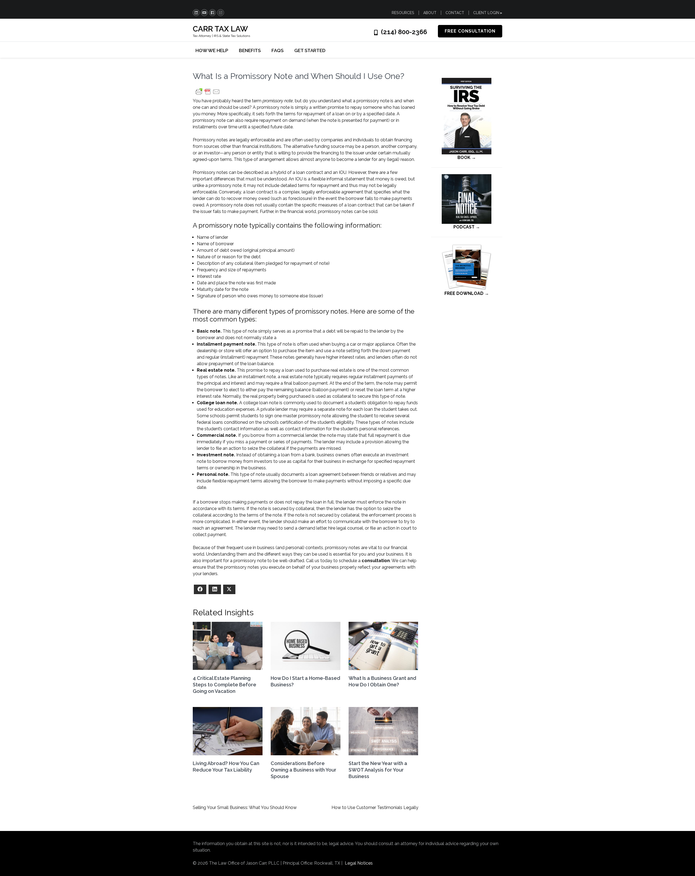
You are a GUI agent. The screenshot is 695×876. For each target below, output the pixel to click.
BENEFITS (250, 50)
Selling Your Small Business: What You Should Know (245, 807)
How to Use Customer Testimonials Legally (374, 807)
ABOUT (430, 13)
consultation (376, 560)
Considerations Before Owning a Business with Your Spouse (303, 769)
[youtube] (204, 12)
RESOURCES (403, 13)
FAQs (277, 50)
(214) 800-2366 (404, 32)
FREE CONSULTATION (470, 31)
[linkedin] (196, 12)
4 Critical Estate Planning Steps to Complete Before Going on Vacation (224, 684)
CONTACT (455, 13)
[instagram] (220, 12)
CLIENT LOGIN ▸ (487, 13)
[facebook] (212, 12)
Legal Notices (359, 863)
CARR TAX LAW (220, 28)
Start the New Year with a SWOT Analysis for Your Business (378, 769)
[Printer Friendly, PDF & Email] (208, 94)
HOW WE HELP (211, 50)
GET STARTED (310, 50)
